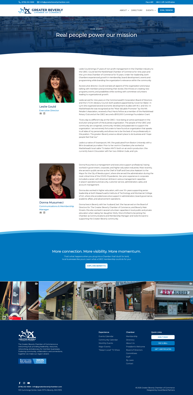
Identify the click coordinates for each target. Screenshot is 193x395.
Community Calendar (108, 340)
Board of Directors (134, 350)
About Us (130, 343)
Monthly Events (106, 343)
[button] (123, 10)
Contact (129, 363)
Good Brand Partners (166, 390)
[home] (40, 10)
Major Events (104, 347)
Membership (131, 336)
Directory (136, 10)
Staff (128, 357)
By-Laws (129, 360)
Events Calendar (106, 336)
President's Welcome (135, 347)
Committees (131, 353)
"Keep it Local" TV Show (109, 350)
